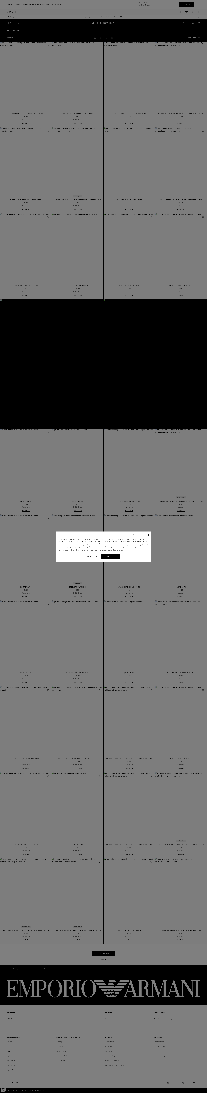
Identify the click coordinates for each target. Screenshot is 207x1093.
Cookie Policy (117, 550)
